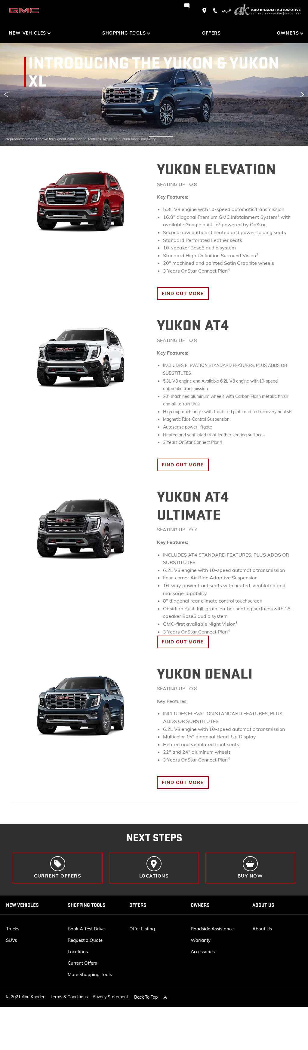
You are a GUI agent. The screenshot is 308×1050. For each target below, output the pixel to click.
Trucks (12, 929)
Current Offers (82, 963)
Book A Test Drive (86, 929)
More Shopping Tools (90, 974)
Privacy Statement (110, 997)
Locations (78, 951)
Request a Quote (85, 940)
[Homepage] (267, 10)
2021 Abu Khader (28, 997)
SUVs (11, 940)
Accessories (203, 951)
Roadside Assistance (212, 929)
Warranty (201, 940)
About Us (262, 929)
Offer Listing (142, 929)
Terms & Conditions (69, 997)
